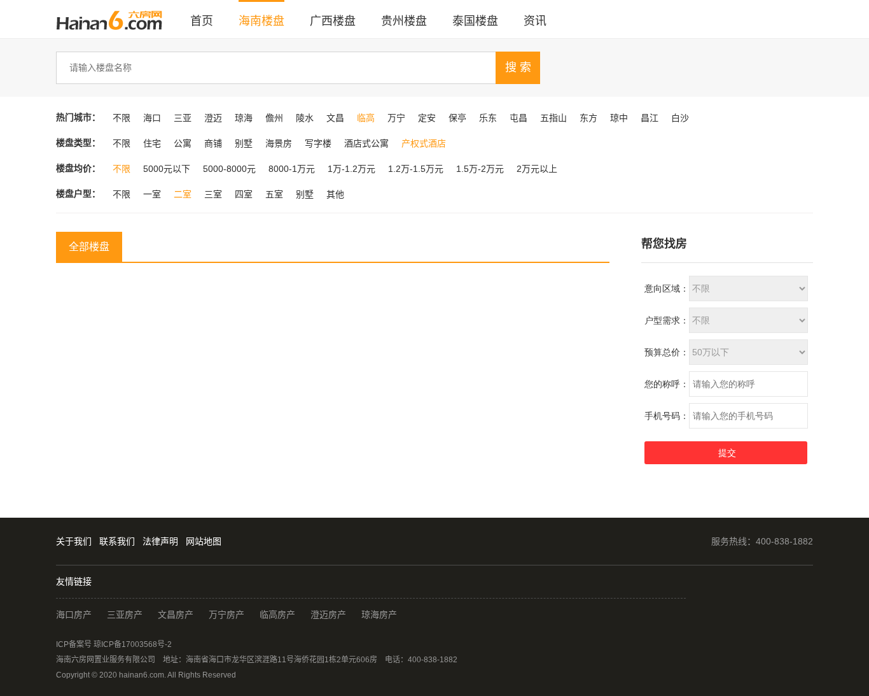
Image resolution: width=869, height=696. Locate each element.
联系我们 (117, 541)
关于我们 (74, 541)
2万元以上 (537, 169)
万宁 (396, 118)
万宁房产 (226, 614)
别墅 (244, 143)
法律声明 (160, 541)
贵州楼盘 (404, 21)
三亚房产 (125, 614)
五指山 (553, 118)
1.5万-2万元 (480, 169)
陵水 (305, 118)
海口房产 (74, 614)
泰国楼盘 (475, 21)
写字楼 (318, 143)
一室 (152, 194)
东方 (588, 118)
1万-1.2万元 (351, 169)
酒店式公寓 (366, 143)
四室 (244, 194)
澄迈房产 (328, 614)
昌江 (649, 118)
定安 (427, 118)
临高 (366, 118)
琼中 (619, 118)
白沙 (680, 118)
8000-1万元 (291, 169)
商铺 (213, 143)
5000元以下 (166, 169)
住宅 (152, 143)
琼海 (244, 118)
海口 (152, 118)
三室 (213, 194)
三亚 (182, 118)
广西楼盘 (333, 21)
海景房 (278, 143)
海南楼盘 (261, 21)
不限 (121, 118)
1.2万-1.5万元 (415, 169)
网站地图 (203, 541)
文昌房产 (175, 614)
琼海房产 (379, 614)
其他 (335, 194)
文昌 (335, 118)
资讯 (535, 21)
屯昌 (518, 118)
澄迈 (213, 118)
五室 (274, 194)
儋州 (274, 118)
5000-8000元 (229, 169)
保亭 (457, 118)
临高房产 (277, 614)
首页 (201, 21)
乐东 (488, 118)
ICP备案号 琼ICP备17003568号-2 (114, 644)
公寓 (182, 143)
